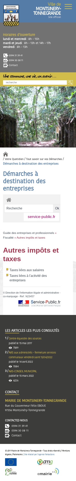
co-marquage (10, 296)
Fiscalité (8, 237)
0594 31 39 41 (15, 55)
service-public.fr (41, 217)
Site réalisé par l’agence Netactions (39, 454)
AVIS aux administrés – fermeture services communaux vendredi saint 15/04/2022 (32, 355)
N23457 (30, 296)
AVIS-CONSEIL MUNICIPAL (23, 371)
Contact (13, 65)
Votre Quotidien (14, 159)
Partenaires (17, 454)
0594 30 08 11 (15, 60)
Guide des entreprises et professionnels (28, 232)
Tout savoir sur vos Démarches (44, 159)
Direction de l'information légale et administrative (32, 292)
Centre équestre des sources (25, 338)
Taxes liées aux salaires (27, 270)
